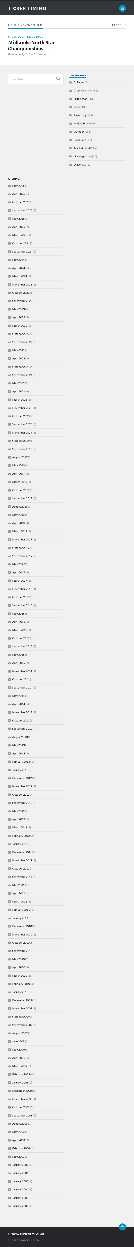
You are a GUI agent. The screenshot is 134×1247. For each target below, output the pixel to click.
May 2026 (18, 185)
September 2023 (22, 300)
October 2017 (20, 547)
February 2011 (21, 909)
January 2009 (20, 1082)
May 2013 (18, 745)
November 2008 (22, 1099)
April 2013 (18, 753)
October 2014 (20, 679)
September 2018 (22, 498)
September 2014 (22, 687)
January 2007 (20, 1164)
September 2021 (22, 374)
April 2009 (18, 1057)
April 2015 (18, 662)
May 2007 (18, 1156)
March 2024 (19, 276)
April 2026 (18, 193)
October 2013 (20, 720)
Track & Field (82, 148)
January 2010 (20, 991)
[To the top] (122, 1226)
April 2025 (18, 226)
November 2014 (22, 671)
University (80, 164)
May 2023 (18, 309)
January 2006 (20, 1172)
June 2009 (18, 1041)
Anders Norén (30, 1240)
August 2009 (20, 1033)
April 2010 (18, 967)
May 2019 (18, 465)
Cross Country (19, 36)
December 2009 (22, 1000)
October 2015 (20, 638)
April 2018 (18, 522)
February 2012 (21, 835)
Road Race (80, 139)
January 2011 (20, 917)
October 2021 (20, 366)
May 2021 (18, 383)
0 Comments (42, 54)
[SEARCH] (58, 79)
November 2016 (22, 588)
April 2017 (18, 572)
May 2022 (18, 350)
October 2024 (20, 243)
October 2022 (20, 333)
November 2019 (22, 432)
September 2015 (22, 646)
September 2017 (22, 555)
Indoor (78, 106)
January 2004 (20, 1189)
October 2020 (20, 416)
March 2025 (19, 235)
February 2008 (21, 1148)
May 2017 (18, 564)
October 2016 (20, 597)
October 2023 (20, 292)
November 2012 (22, 786)
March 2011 (19, 901)
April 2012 (18, 819)
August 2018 (20, 506)
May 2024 (18, 259)
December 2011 (22, 852)
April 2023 (18, 317)
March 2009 (19, 1066)
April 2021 (18, 391)
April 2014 (18, 704)
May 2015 (18, 654)
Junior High (80, 115)
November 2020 (22, 407)
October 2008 (20, 1107)
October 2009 (20, 1016)
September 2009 (22, 1024)
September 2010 (22, 950)
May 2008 (18, 1131)
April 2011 (18, 893)
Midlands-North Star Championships (31, 45)
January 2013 (20, 769)
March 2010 (19, 975)
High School (81, 98)
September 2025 (22, 210)
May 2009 (18, 1049)
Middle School (82, 123)
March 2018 (19, 531)
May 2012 (18, 811)
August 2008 (20, 1123)
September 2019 (22, 449)
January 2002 (20, 1205)
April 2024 (18, 268)
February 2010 (21, 983)
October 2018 (20, 490)
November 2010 (22, 934)
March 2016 (19, 630)
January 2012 (20, 843)
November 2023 (22, 284)
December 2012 (22, 778)
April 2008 (18, 1140)
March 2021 (19, 399)
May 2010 (18, 959)
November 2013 (22, 712)
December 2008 (22, 1090)
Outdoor (38, 36)
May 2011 (18, 885)
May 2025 (18, 218)
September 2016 (22, 605)
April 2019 (18, 473)
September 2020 (22, 424)
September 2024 (22, 251)
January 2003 (20, 1197)
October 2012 (20, 794)
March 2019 (19, 481)
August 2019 (20, 457)
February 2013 (21, 761)
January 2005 (20, 1181)
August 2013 (20, 736)
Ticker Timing (27, 8)
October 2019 (20, 440)
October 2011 (20, 868)
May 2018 (18, 514)
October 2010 (20, 942)
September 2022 (22, 341)
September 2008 (22, 1115)
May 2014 (18, 695)
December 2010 (22, 926)
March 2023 (19, 325)
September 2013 (22, 728)
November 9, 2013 (19, 54)
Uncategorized (83, 156)
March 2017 (19, 580)
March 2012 (19, 827)
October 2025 (20, 202)
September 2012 (22, 802)
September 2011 (22, 876)
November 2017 (22, 539)
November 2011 (22, 860)
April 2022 (18, 358)
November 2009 (22, 1008)
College (78, 82)
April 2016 (18, 621)
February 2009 (21, 1074)
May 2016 (18, 613)
